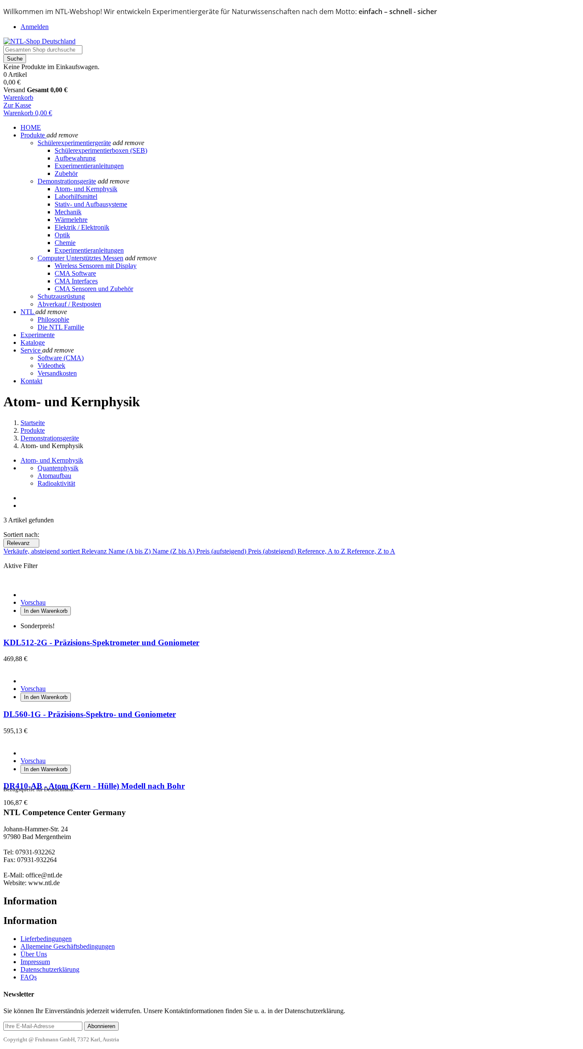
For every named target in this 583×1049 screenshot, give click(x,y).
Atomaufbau (54, 475)
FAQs (28, 977)
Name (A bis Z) (130, 551)
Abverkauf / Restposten (69, 304)
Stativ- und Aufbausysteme (91, 204)
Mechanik (68, 212)
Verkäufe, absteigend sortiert (42, 551)
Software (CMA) (61, 357)
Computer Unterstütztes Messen (80, 258)
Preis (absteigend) (272, 551)
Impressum (35, 961)
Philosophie (53, 319)
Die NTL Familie (61, 327)
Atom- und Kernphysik (86, 188)
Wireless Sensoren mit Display (96, 265)
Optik (62, 235)
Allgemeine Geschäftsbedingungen (67, 946)
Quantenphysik (58, 468)
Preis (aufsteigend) (222, 551)
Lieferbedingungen (46, 938)
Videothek (51, 365)
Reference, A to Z (322, 551)
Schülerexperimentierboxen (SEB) (101, 150)
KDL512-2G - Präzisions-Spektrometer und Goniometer (101, 642)
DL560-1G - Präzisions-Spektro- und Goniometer (89, 714)
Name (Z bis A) (174, 551)
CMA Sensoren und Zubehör (94, 288)
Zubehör (66, 173)
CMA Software (75, 273)
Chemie (65, 242)
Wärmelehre (71, 219)
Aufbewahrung (75, 158)
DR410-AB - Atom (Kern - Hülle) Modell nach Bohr (94, 785)
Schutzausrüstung (61, 296)
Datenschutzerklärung (49, 969)
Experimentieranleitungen (89, 165)
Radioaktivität (56, 483)
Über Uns (33, 954)
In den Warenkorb (45, 611)
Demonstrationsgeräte (67, 181)
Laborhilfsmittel (76, 196)
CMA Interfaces (76, 281)
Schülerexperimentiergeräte (74, 142)
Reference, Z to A (371, 551)
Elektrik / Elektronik (82, 227)
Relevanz (21, 543)
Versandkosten (57, 373)
